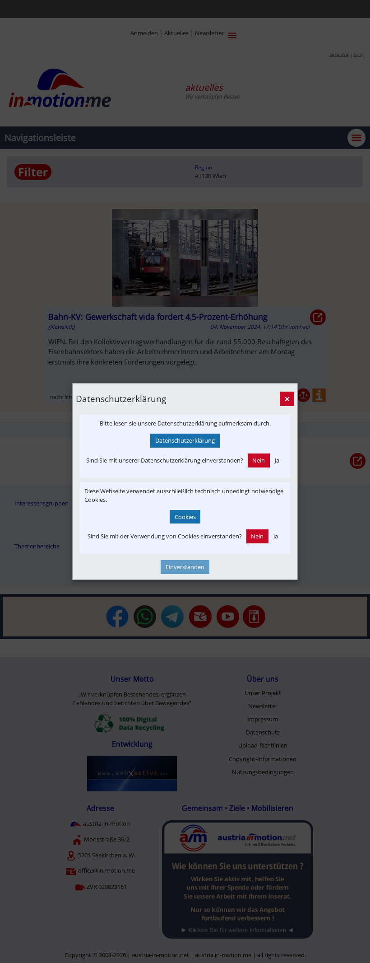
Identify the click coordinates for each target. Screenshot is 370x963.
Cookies (185, 517)
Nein (258, 460)
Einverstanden (185, 567)
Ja (277, 460)
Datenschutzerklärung (185, 440)
